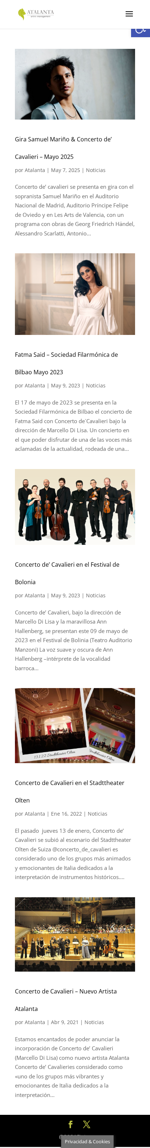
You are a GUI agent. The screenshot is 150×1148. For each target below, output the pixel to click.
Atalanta (35, 170)
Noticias (96, 170)
